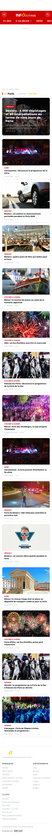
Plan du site (7, 812)
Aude (35, 774)
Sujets (11, 89)
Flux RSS (33, 94)
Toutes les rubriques (10, 802)
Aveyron (36, 785)
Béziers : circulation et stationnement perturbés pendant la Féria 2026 (22, 215)
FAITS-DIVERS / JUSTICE (12, 778)
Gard (35, 768)
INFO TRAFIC (7, 771)
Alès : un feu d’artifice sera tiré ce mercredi (25, 343)
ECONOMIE (7, 785)
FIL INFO (7, 21)
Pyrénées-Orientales (41, 778)
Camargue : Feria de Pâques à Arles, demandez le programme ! (21, 729)
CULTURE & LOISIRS (10, 781)
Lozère (35, 781)
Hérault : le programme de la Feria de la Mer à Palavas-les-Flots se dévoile (25, 686)
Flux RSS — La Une (10, 809)
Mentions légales (9, 819)
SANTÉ (5, 788)
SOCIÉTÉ (6, 774)
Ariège (35, 788)
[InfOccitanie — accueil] (26, 14)
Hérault (36, 771)
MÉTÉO (39, 21)
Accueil (5, 89)
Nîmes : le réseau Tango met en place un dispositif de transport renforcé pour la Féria (25, 600)
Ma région (23, 21)
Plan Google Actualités (12, 815)
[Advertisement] (26, 56)
